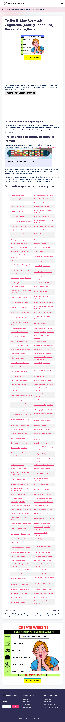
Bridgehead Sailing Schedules (20, 251)
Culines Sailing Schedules (18, 353)
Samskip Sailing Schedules (42, 363)
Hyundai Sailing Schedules (19, 528)
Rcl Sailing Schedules (40, 342)
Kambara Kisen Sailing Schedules (21, 552)
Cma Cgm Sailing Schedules (19, 302)
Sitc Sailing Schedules (40, 425)
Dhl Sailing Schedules (17, 376)
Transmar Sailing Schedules (42, 523)
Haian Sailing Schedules (18, 502)
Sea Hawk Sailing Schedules (42, 380)
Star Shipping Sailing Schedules (43, 454)
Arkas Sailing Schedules (18, 216)
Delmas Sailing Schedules (18, 367)
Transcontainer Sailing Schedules (44, 518)
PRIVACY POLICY (49, 705)
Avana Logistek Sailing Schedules (21, 226)
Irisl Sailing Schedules (17, 543)
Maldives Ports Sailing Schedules (44, 199)
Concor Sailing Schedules (18, 317)
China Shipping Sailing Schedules (21, 297)
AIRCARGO (26, 702)
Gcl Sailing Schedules (17, 465)
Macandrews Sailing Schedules (20, 589)
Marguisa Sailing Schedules (42, 206)
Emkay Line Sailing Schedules (20, 425)
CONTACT (47, 702)
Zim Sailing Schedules (40, 597)
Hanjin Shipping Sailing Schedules (21, 509)
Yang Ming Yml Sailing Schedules (43, 593)
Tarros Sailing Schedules (41, 489)
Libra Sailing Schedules (18, 578)
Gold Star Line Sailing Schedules (21, 484)
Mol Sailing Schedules (40, 240)
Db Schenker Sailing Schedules (20, 363)
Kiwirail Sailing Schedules (18, 556)
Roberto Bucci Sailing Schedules (43, 345)
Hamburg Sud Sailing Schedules (20, 506)
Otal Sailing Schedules (40, 291)
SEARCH (5, 702)
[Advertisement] (32, 72)
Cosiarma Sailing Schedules (19, 332)
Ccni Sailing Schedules (17, 286)
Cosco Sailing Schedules (18, 328)
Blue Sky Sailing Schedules (19, 243)
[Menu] (62, 3)
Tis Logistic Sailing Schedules (43, 498)
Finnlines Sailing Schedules (19, 443)
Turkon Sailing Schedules (41, 539)
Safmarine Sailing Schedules (42, 353)
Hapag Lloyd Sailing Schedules (20, 513)
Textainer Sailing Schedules (42, 494)
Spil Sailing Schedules (40, 443)
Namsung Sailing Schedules (42, 247)
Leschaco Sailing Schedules (19, 574)
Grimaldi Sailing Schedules (19, 494)
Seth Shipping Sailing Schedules (43, 410)
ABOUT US (47, 699)
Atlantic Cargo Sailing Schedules (21, 221)
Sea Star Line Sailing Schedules (43, 384)
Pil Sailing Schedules (40, 323)
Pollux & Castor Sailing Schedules (44, 328)
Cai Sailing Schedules (17, 261)
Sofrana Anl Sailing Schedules (43, 433)
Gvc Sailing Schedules (17, 498)
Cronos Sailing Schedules (18, 337)
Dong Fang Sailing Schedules (19, 384)
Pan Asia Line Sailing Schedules (43, 302)
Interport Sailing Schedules (19, 539)
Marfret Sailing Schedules (41, 203)
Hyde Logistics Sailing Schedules (21, 523)
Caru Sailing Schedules (18, 283)
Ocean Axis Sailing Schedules (43, 272)
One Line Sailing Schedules (42, 283)
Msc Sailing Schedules (40, 243)
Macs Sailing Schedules (18, 597)
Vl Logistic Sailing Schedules (42, 552)
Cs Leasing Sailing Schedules (19, 345)
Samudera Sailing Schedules (42, 367)
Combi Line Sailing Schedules (20, 312)
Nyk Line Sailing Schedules (42, 266)
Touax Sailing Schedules (41, 506)
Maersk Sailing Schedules (18, 602)
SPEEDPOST (27, 707)
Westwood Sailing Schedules (42, 570)
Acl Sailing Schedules (17, 195)
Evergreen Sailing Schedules (19, 433)
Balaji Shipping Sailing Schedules (21, 230)
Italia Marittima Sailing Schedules (21, 547)
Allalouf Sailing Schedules (18, 203)
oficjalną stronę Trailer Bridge (47, 147)
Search (15, 706)
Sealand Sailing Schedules (42, 400)
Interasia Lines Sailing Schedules (21, 534)
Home (3, 9)
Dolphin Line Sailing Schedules (20, 380)
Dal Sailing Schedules (17, 358)
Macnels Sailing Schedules (19, 593)
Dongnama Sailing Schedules (19, 400)
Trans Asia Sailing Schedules (42, 513)
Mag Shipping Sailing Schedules (43, 195)
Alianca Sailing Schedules (18, 199)
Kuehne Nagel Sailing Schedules (20, 570)
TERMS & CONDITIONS (51, 707)
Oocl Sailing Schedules (41, 286)
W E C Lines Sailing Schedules (43, 556)
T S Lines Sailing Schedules (42, 473)
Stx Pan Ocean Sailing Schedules (44, 465)
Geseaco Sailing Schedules (19, 468)
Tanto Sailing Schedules (41, 484)
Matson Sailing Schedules (41, 216)
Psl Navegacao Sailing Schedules (44, 332)
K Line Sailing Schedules (18, 560)
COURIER (26, 699)
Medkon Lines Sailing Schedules (43, 226)
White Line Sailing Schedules (42, 574)
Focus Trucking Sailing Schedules (21, 460)
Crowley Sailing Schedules (19, 342)
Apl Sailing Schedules (17, 211)
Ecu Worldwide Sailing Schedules (21, 414)
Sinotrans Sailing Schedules (42, 421)
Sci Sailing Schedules (40, 376)
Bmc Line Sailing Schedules (19, 247)
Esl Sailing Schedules (17, 429)
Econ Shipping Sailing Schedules (20, 410)
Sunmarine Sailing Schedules (42, 468)
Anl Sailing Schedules (17, 206)
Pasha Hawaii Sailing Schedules (43, 312)
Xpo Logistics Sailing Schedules (43, 589)
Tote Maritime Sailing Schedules (43, 502)
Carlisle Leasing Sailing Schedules (21, 278)
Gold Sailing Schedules (18, 479)
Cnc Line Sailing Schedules (19, 307)
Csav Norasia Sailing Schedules (20, 349)
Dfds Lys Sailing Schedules (19, 371)
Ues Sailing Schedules (40, 543)
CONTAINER (27, 705)
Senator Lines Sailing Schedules (43, 405)
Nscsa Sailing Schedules (41, 261)
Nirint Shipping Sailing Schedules (43, 256)
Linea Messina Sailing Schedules (20, 584)
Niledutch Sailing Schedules (42, 251)
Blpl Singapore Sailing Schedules (20, 240)
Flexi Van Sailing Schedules (19, 448)
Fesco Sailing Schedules (18, 438)
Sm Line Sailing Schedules (42, 429)
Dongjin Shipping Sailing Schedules (21, 395)
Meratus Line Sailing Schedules (43, 230)
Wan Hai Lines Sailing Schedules (43, 560)
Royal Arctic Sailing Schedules (43, 349)
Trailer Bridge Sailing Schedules (43, 509)
